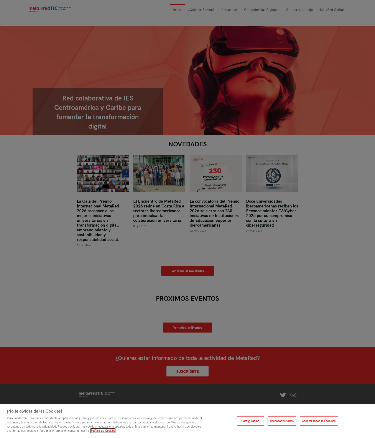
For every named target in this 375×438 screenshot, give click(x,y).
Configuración (250, 421)
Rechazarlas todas (282, 421)
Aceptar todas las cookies (319, 421)
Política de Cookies (103, 430)
